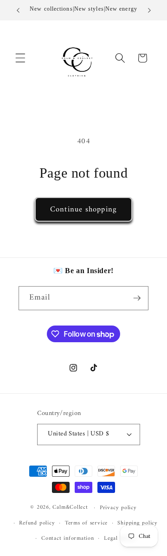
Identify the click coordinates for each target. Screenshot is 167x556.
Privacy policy (118, 508)
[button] (20, 58)
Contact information (67, 538)
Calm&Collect (70, 508)
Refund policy (37, 523)
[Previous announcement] (18, 10)
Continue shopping (83, 209)
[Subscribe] (137, 298)
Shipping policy (137, 523)
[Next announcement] (149, 10)
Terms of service (86, 523)
